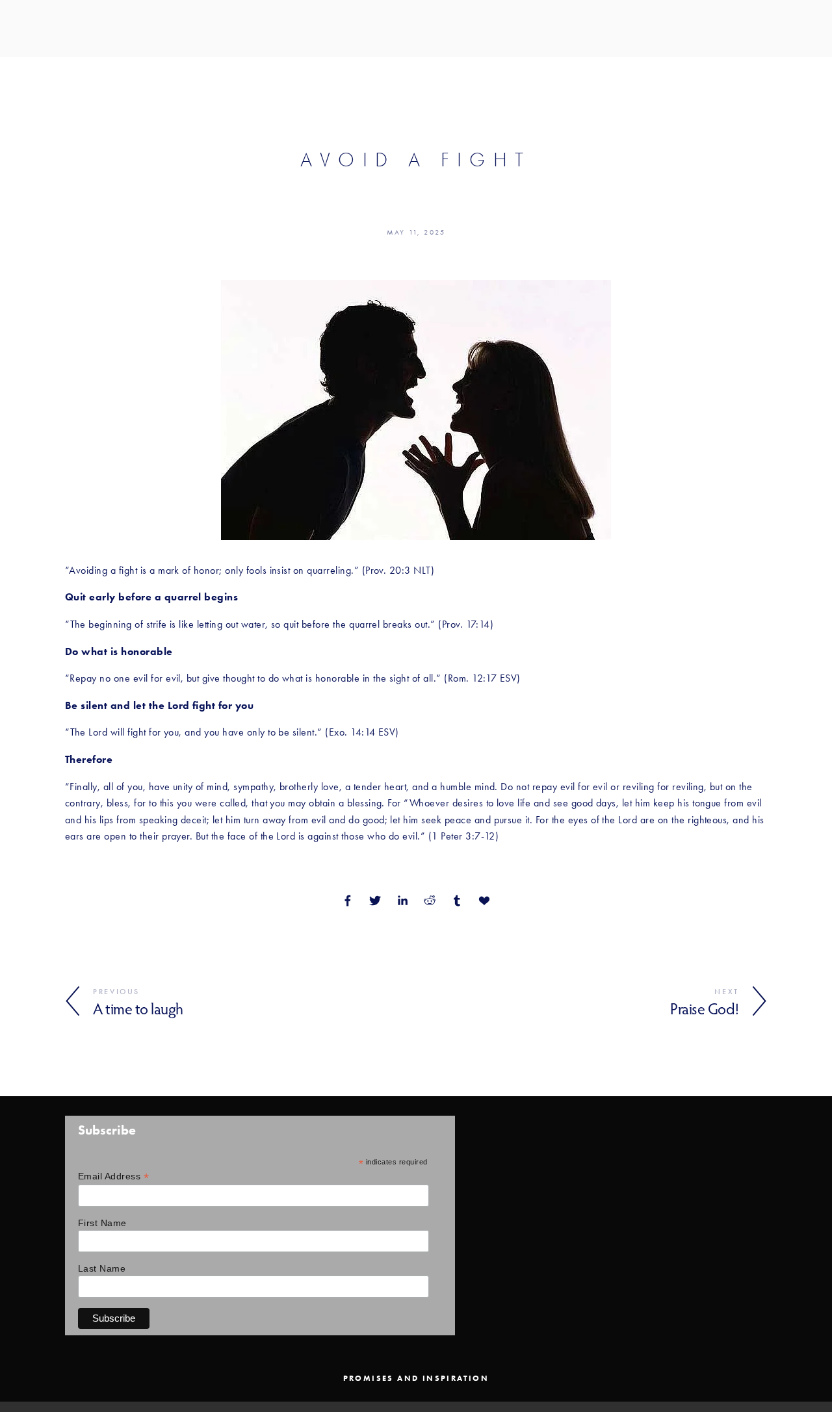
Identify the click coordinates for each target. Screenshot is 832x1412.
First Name (102, 1223)
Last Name (101, 1268)
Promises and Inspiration (416, 1378)
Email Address (113, 1176)
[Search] (70, 28)
